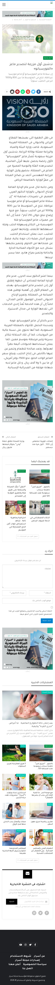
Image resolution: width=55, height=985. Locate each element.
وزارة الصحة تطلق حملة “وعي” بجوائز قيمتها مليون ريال (13, 444)
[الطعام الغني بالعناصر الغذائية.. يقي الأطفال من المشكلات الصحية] (41, 837)
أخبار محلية (48, 58)
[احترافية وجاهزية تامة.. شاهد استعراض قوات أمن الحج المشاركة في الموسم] (15, 508)
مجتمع (23, 804)
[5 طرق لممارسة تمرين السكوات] (14, 753)
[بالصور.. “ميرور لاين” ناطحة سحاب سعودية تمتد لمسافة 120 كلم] (39, 477)
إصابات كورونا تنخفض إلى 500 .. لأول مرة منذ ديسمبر (42, 444)
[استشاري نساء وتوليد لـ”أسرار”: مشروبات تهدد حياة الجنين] (14, 782)
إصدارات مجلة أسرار (27, 960)
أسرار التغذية (21, 775)
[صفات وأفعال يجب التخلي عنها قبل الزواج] (14, 811)
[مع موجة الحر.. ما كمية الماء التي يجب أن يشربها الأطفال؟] (41, 782)
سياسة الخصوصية (35, 964)
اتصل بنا (27, 968)
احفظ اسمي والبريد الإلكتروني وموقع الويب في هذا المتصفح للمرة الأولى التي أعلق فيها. (30, 612)
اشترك (11, 902)
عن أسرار (39, 956)
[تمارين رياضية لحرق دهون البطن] (41, 811)
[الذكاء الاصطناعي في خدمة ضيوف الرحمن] (39, 508)
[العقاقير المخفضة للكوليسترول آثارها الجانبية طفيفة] (14, 837)
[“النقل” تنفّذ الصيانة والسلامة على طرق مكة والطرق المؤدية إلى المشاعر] (15, 477)
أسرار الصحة (47, 692)
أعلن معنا (15, 964)
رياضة (23, 746)
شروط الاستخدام (20, 956)
